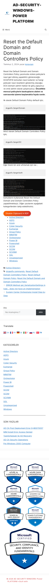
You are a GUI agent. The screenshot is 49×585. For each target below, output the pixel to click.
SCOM (12, 249)
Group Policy (15, 232)
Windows (13, 261)
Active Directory (16, 217)
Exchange (13, 229)
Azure (12, 223)
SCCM (12, 246)
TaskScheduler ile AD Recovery (17, 436)
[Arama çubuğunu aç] (45, 29)
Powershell (14, 243)
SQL (11, 255)
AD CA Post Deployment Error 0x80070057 (23, 428)
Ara (5, 308)
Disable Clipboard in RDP (17, 213)
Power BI (13, 240)
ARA (41, 312)
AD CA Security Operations (15, 440)
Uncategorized (16, 258)
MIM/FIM (13, 235)
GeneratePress (34, 581)
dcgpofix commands (15, 271)
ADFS (11, 220)
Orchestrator (15, 238)
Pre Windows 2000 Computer (17, 443)
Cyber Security (16, 226)
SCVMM (13, 252)
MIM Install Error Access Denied (17, 432)
